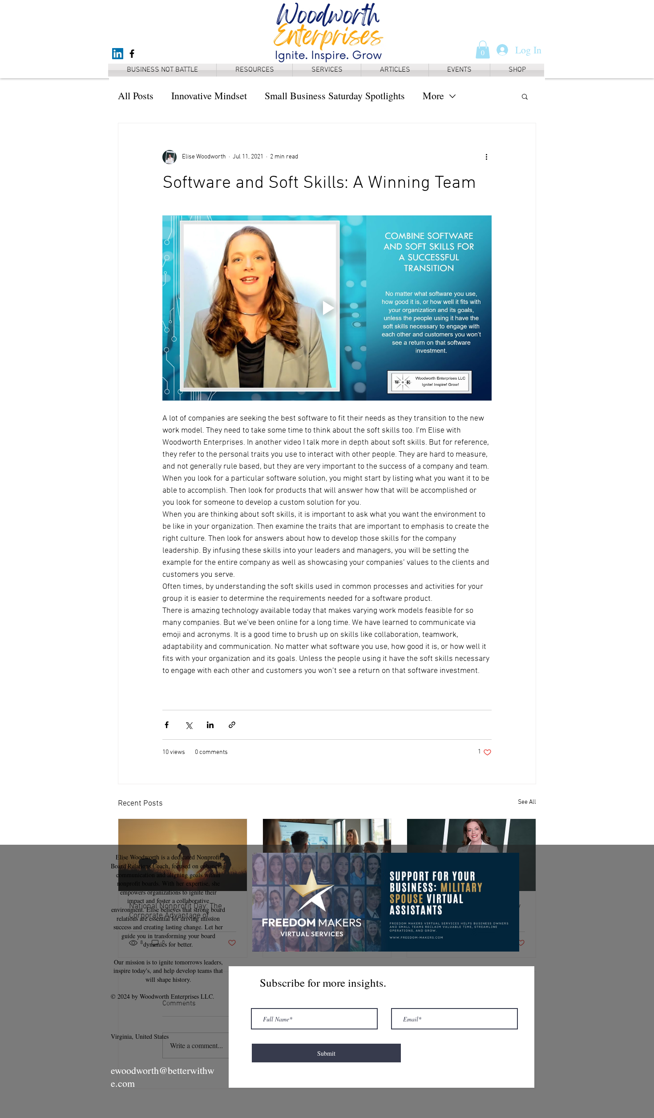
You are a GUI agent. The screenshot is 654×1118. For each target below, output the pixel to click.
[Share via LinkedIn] (210, 725)
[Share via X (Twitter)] (188, 725)
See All (527, 802)
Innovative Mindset (209, 95)
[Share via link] (232, 725)
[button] (482, 50)
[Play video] (327, 308)
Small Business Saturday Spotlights (335, 95)
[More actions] (486, 157)
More (433, 95)
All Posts (135, 95)
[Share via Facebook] (166, 725)
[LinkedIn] (117, 53)
